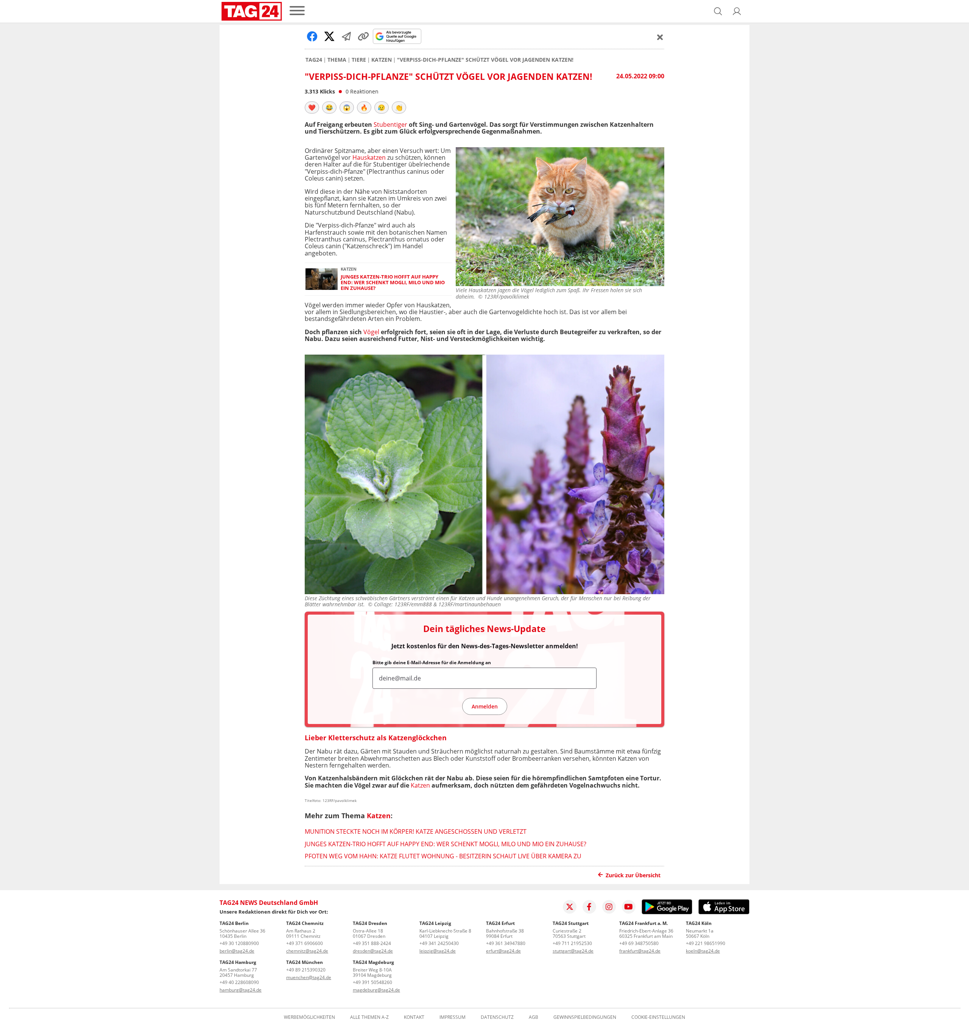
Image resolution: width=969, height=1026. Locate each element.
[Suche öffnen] (718, 11)
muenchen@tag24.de (308, 977)
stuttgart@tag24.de (573, 951)
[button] (737, 11)
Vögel (371, 332)
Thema (336, 60)
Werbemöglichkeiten (309, 1017)
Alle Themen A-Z (369, 1017)
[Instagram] (609, 907)
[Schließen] (660, 37)
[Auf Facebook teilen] (312, 36)
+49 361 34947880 (505, 943)
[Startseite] (251, 11)
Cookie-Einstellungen (658, 1017)
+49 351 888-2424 (372, 943)
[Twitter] (569, 907)
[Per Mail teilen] (346, 36)
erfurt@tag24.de (503, 951)
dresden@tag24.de (373, 951)
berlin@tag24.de (237, 951)
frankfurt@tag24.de (640, 951)
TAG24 (313, 60)
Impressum (452, 1017)
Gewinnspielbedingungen (584, 1017)
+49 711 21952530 (572, 943)
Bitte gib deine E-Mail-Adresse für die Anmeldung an (431, 662)
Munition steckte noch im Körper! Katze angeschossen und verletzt (416, 831)
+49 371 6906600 (304, 943)
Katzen (381, 60)
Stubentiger (390, 124)
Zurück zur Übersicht (633, 875)
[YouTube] (629, 907)
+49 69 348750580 (639, 943)
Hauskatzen (369, 157)
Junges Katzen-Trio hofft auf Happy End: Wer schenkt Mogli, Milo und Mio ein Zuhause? (393, 282)
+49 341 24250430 (439, 943)
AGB (533, 1017)
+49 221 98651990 (705, 943)
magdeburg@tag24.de (376, 990)
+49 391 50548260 (372, 982)
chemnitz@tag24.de (307, 951)
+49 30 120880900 (239, 943)
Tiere (359, 60)
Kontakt (414, 1017)
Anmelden (485, 706)
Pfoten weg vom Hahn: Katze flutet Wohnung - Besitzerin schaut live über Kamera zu (443, 856)
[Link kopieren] (363, 36)
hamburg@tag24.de (241, 990)
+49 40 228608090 (239, 982)
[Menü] (297, 11)
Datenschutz (497, 1017)
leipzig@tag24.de (437, 951)
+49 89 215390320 (306, 970)
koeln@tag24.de (703, 951)
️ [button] (312, 107)
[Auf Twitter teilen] (329, 36)
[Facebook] (589, 907)
